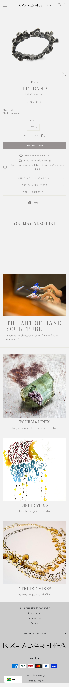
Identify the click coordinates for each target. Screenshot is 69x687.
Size (33, 120)
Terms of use (34, 618)
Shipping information (34, 178)
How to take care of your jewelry (35, 607)
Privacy (34, 623)
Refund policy (35, 613)
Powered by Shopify (34, 680)
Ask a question (34, 192)
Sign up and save (33, 633)
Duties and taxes (34, 185)
